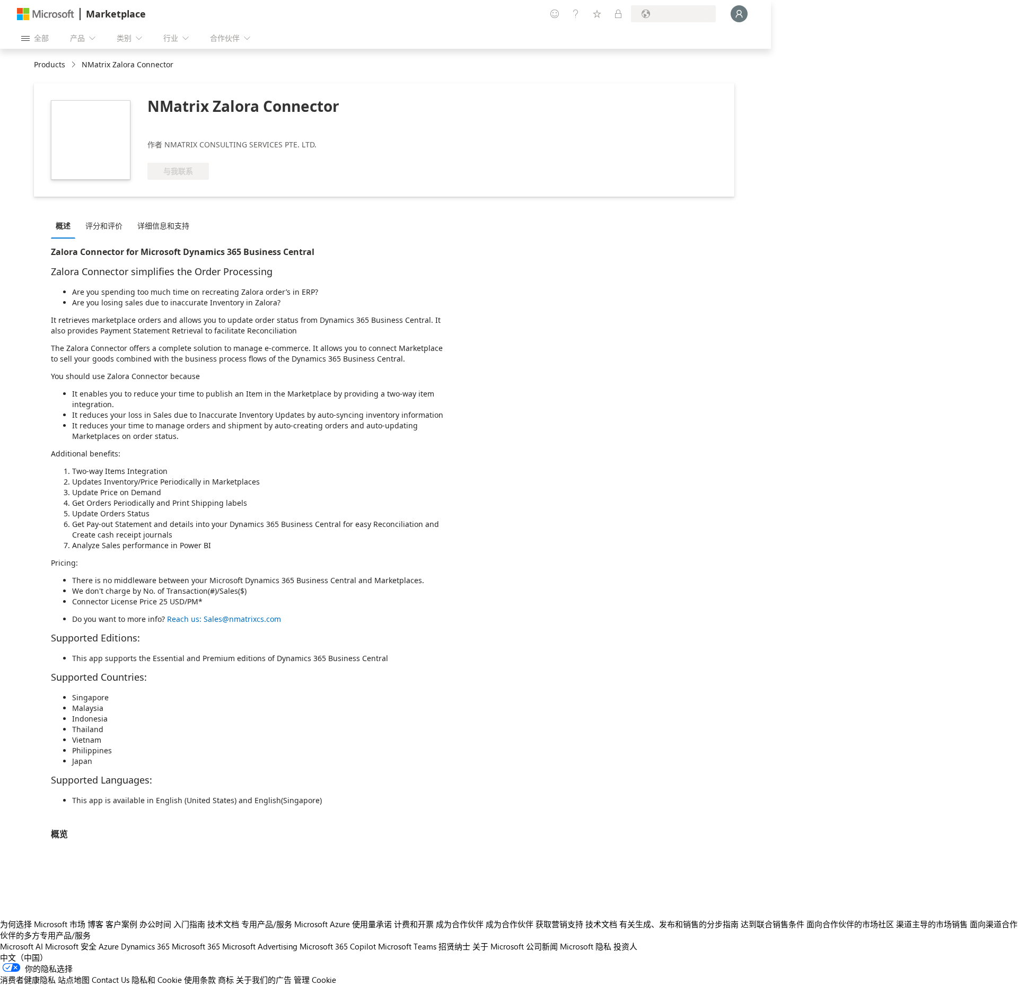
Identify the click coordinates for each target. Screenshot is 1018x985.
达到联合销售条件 (772, 924)
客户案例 (121, 924)
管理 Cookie (315, 979)
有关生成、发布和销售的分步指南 (679, 924)
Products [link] (49, 64)
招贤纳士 (454, 946)
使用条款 (200, 979)
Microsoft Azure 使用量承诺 (343, 924)
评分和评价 (103, 226)
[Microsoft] (45, 14)
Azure (109, 946)
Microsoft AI (21, 946)
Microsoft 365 (196, 946)
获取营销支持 (559, 924)
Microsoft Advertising (259, 946)
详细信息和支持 (163, 226)
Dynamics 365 (145, 946)
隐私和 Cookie (156, 979)
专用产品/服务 (266, 924)
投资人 (625, 946)
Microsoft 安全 (70, 946)
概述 (63, 226)
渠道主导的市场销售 (932, 924)
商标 (226, 979)
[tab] (66, 225)
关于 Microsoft (498, 946)
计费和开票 (414, 924)
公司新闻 (542, 946)
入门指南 (189, 924)
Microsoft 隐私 (585, 946)
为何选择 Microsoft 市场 (42, 924)
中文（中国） (24, 957)
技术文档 (223, 924)
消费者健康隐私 (28, 979)
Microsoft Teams (407, 946)
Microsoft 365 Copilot (338, 946)
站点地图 (74, 979)
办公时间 (155, 924)
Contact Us (110, 979)
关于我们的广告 (264, 979)
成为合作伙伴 (460, 924)
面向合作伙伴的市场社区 (850, 924)
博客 (95, 924)
